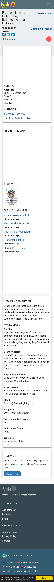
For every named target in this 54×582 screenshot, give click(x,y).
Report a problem (44, 13)
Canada (23, 562)
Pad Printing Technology (17, 231)
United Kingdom (13, 571)
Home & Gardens (14, 114)
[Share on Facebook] (4, 34)
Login (5, 518)
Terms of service (10, 532)
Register (6, 514)
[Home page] (8, 4)
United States (33, 571)
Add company (9, 510)
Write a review (12, 474)
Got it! (44, 578)
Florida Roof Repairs (15, 248)
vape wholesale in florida (18, 215)
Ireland (35, 562)
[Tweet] (8, 34)
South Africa (29, 566)
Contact (6, 540)
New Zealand (12, 566)
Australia (10, 562)
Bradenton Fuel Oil (14, 239)
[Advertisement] (25, 65)
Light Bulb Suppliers (20, 118)
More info (26, 579)
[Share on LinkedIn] (13, 34)
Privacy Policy (9, 536)
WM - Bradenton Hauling (17, 223)
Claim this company (41, 28)
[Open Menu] (49, 4)
